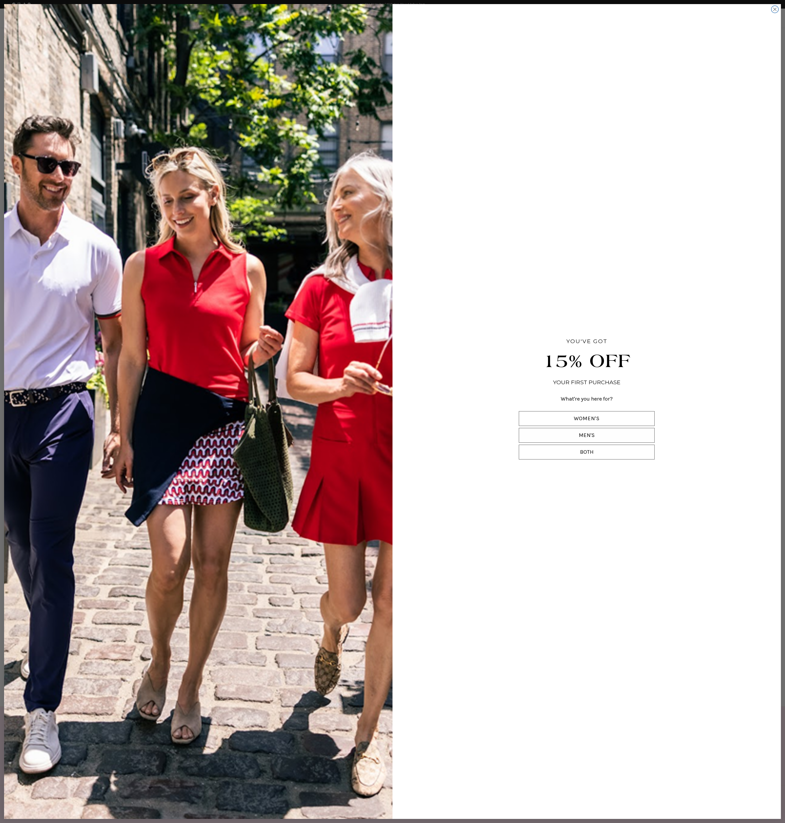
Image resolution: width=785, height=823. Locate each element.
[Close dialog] (774, 9)
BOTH (587, 452)
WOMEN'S (587, 418)
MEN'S (587, 435)
